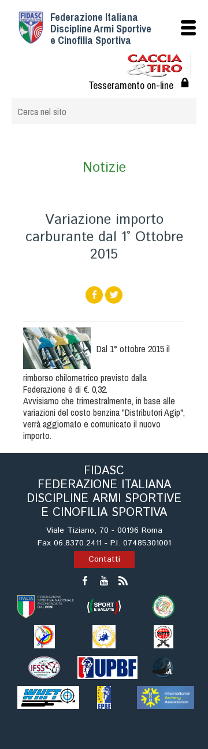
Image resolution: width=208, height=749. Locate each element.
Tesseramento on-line (130, 85)
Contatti (104, 559)
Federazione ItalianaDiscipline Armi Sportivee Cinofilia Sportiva (100, 28)
